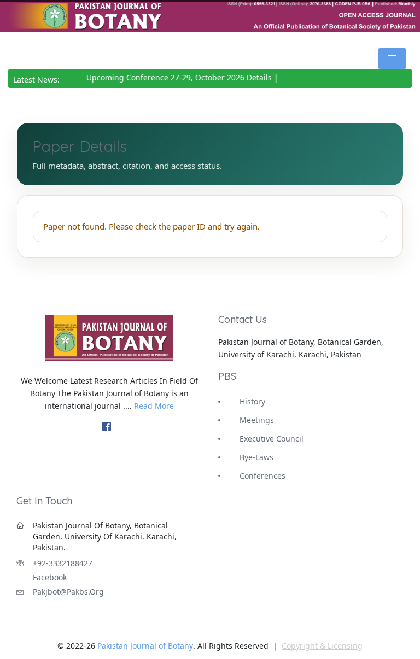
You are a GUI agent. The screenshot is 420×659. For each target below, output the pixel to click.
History (252, 401)
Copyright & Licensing (322, 645)
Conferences (262, 475)
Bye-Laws (256, 457)
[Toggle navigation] (392, 58)
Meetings (257, 420)
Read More (154, 406)
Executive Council (272, 438)
